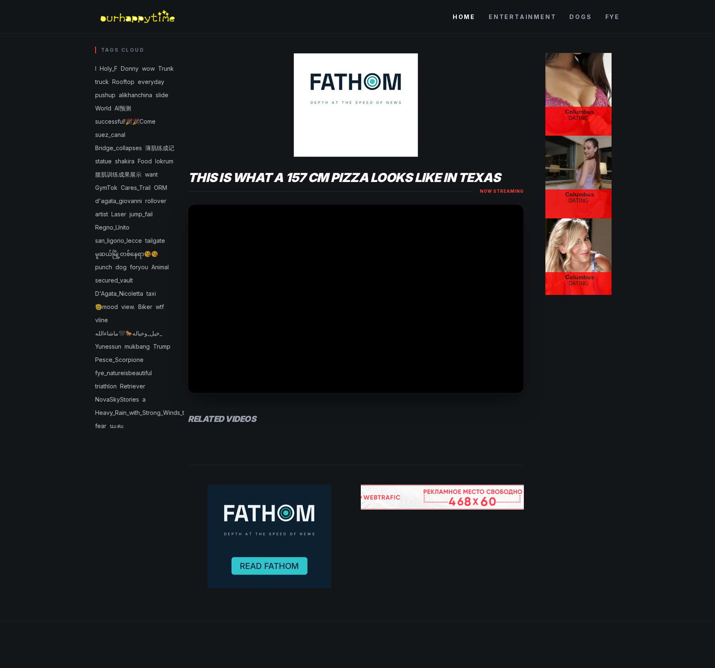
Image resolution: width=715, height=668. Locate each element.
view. (128, 306)
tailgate (155, 240)
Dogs (580, 16)
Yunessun (108, 346)
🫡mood (106, 306)
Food (145, 161)
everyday (151, 81)
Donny (130, 68)
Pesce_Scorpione (119, 359)
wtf (160, 306)
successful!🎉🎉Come (125, 121)
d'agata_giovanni (118, 200)
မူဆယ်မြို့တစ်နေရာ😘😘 (126, 253)
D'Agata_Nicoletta (119, 293)
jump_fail (141, 214)
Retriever (132, 386)
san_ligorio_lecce (118, 240)
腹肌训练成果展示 (118, 174)
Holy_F (109, 68)
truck (102, 81)
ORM (160, 187)
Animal (160, 267)
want (151, 174)
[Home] (137, 16)
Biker (145, 306)
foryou (139, 267)
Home (464, 16)
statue (103, 161)
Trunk (166, 68)
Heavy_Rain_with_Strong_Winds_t (139, 412)
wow (148, 68)
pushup (105, 94)
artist (101, 214)
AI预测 (123, 108)
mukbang (137, 346)
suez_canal (110, 134)
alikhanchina (135, 94)
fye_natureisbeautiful (123, 372)
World (103, 108)
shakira (124, 161)
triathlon (106, 386)
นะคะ (117, 425)
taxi (151, 293)
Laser (118, 214)
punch (103, 267)
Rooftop (123, 81)
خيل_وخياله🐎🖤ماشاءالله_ (128, 333)
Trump (161, 346)
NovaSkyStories (117, 399)
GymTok (106, 187)
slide (162, 94)
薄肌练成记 (159, 147)
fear (100, 425)
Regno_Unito (112, 227)
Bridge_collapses (118, 147)
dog (121, 267)
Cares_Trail (136, 187)
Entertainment (522, 16)
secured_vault (114, 280)
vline (101, 319)
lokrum (164, 161)
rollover (155, 200)
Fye (612, 16)
